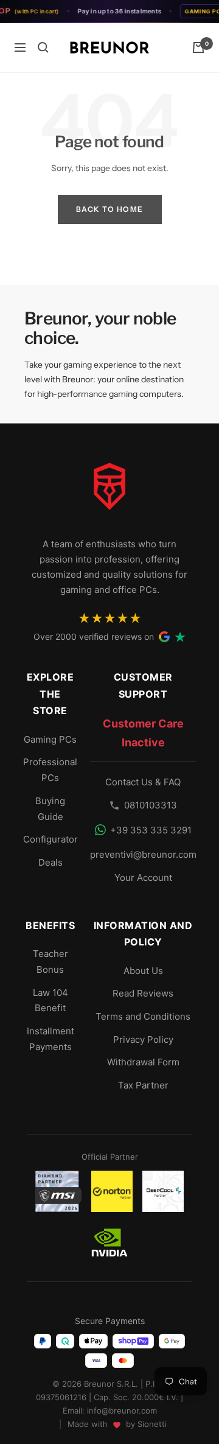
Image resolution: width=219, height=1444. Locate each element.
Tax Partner (143, 1085)
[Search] (43, 47)
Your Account (143, 877)
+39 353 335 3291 (151, 830)
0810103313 (150, 805)
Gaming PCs (50, 739)
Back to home (110, 209)
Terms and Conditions (143, 1016)
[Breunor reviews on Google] (164, 636)
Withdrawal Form (143, 1062)
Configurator (50, 839)
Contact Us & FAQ (143, 782)
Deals (50, 862)
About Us (143, 970)
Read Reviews (143, 993)
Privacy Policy (143, 1039)
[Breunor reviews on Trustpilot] (180, 636)
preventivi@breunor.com (143, 854)
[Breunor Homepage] (109, 491)
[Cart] (198, 47)
